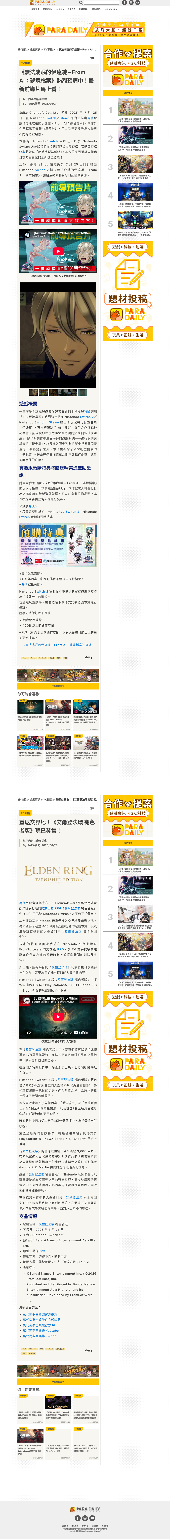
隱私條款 (75, 1526)
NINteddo (33, 1349)
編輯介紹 (85, 1526)
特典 (22, 152)
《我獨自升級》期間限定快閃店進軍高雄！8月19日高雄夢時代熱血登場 (133, 148)
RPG (58, 908)
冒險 (90, 118)
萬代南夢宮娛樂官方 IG (39, 1325)
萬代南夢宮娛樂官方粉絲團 (42, 1320)
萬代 (22, 903)
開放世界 (47, 908)
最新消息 (35, 9)
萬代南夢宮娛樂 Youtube (41, 1330)
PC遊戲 (47, 799)
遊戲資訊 (47, 9)
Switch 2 (42, 170)
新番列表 (72, 9)
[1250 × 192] (58, 680)
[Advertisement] (85, 46)
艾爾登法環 (72, 908)
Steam (65, 118)
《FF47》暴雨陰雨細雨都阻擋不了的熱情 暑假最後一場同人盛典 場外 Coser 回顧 (135, 927)
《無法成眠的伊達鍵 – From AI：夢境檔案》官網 (57, 645)
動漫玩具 (83, 9)
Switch (51, 118)
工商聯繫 (105, 1526)
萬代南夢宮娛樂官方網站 (40, 1314)
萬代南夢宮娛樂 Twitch (39, 1336)
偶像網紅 (96, 9)
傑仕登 (51, 658)
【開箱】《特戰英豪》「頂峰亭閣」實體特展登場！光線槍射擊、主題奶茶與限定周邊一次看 (134, 205)
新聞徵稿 (95, 1526)
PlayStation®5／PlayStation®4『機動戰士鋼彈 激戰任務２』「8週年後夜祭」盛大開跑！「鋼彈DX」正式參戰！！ (135, 233)
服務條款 (65, 1526)
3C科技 (59, 9)
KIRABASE (110, 9)
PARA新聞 (34, 103)
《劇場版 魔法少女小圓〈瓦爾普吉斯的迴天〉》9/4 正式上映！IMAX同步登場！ (134, 177)
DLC (24, 1349)
